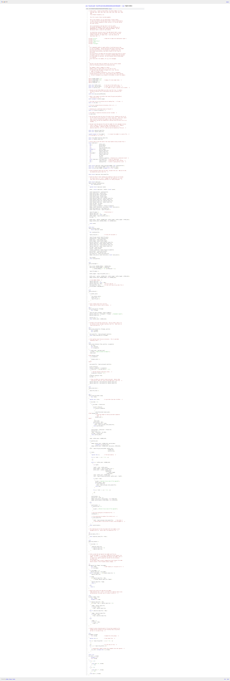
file (110, 8)
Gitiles (7, 679)
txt (225, 679)
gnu (87, 6)
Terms (14, 679)
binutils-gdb (92, 6)
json (228, 679)
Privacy (10, 679)
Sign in (227, 1)
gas (123, 6)
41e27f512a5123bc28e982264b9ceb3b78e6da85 (108, 6)
